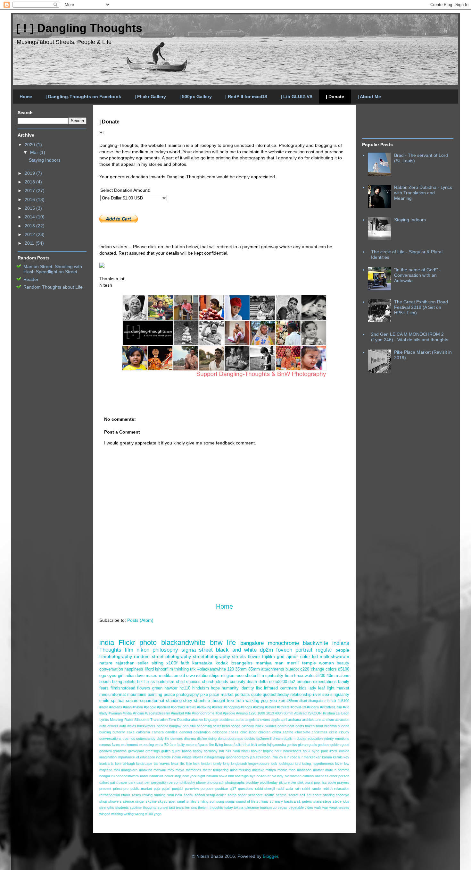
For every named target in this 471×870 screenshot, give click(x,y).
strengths (106, 807)
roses (136, 795)
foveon (284, 650)
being (117, 682)
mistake (258, 770)
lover (339, 763)
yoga (157, 814)
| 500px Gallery (195, 96)
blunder (270, 726)
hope (215, 688)
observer (264, 776)
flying (219, 745)
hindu (245, 751)
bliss (150, 682)
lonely (217, 763)
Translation (159, 720)
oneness (321, 776)
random (142, 656)
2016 (30, 199)
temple (309, 662)
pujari (166, 788)
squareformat (152, 700)
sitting (157, 662)
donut (222, 738)
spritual (117, 700)
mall (117, 770)
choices (193, 682)
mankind (145, 770)
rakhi (306, 788)
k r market (306, 757)
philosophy (165, 650)
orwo (190, 675)
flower (254, 656)
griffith (165, 751)
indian (130, 675)
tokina (238, 807)
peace (169, 694)
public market (141, 788)
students (122, 807)
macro (151, 675)
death (252, 682)
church (208, 682)
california (143, 732)
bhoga (235, 726)
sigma (188, 650)
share (317, 795)
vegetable (296, 807)
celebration (202, 732)
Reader (30, 279)
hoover (256, 751)
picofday (252, 782)
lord (298, 763)
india (106, 642)
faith (185, 662)
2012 (30, 234)
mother (318, 770)
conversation (111, 669)
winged (104, 814)
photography (187, 694)
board (281, 726)
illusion (344, 751)
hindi (236, 751)
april (284, 720)
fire (211, 745)
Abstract (300, 713)
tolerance (251, 807)
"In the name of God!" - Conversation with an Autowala (417, 275)
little (189, 763)
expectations (325, 682)
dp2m (266, 650)
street (206, 650)
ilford (149, 669)
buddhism (165, 682)
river (317, 694)
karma (327, 757)
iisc (259, 688)
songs (230, 801)
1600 (261, 713)
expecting (146, 745)
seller (142, 662)
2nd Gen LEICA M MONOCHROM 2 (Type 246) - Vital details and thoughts (409, 337)
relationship (300, 694)
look (274, 763)
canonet (185, 732)
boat (290, 726)
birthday (248, 726)
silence (128, 801)
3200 (320, 675)
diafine (202, 738)
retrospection (109, 795)
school (199, 795)
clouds (222, 682)
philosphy (187, 782)
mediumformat (112, 694)
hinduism (200, 688)
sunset (163, 807)
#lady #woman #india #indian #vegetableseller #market (141, 713)
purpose (207, 788)
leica (174, 763)
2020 (30, 144)
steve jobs (341, 801)
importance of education (136, 757)
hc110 (184, 688)
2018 (30, 181)
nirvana (212, 776)
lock (196, 763)
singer (140, 801)
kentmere (288, 688)
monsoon (304, 770)
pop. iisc (320, 782)
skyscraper (167, 801)
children (264, 732)
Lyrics (104, 720)
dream (278, 738)
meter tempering (216, 770)
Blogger (270, 856)
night (201, 776)
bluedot (292, 669)
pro (125, 788)
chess (233, 732)
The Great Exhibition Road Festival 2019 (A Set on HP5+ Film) (421, 307)
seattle (269, 795)
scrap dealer (216, 795)
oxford (104, 782)
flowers (143, 688)
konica (104, 763)
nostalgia (242, 776)
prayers (343, 782)
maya (180, 770)
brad (319, 726)
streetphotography (211, 656)
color (305, 656)
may (171, 770)
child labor (248, 732)
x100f (172, 662)
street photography (171, 656)
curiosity (237, 682)
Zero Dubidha (179, 720)
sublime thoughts (143, 807)
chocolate (302, 732)
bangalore (252, 643)
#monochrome (203, 713)
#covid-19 (298, 707)
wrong (139, 814)
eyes (111, 675)
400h (279, 713)
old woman (293, 776)
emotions (342, 738)
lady (312, 688)
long (226, 763)
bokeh (310, 726)
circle (333, 732)
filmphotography (115, 656)
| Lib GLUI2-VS (296, 96)
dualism (289, 738)
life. (182, 763)
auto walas (127, 726)
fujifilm (268, 656)
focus (228, 745)
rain (298, 788)
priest (117, 788)
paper (123, 782)
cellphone (219, 732)
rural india (174, 795)
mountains (136, 694)
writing (129, 814)
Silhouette (141, 720)
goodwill (105, 751)
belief (217, 726)
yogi (265, 700)
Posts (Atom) (140, 620)
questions (245, 788)
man (279, 662)
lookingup (286, 763)
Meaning (116, 720)
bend (226, 726)
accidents (227, 720)
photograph (215, 782)
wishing (117, 814)
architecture (311, 720)
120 (230, 669)
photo (148, 642)
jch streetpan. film (264, 757)
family (343, 682)
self (302, 795)
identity (247, 688)
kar (318, 757)
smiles (191, 801)
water (310, 675)
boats (299, 726)
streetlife (202, 700)
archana (294, 720)
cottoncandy (145, 738)
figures (203, 745)
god (281, 656)
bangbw (175, 726)
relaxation (341, 788)
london (206, 763)
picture (284, 782)
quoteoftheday (276, 694)
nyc (253, 776)
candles (171, 732)
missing (245, 770)
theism (203, 807)
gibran (303, 745)
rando (316, 788)
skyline (151, 801)
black (259, 726)
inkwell (198, 757)
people (342, 650)
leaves (165, 763)
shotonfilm (254, 675)
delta (263, 682)
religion (227, 675)
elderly (329, 738)
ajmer (292, 656)
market (342, 688)
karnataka (202, 662)
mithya (271, 770)
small (181, 801)
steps (327, 801)
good (345, 745)
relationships (207, 675)
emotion (304, 682)
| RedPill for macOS (246, 96)
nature (105, 662)
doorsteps (235, 738)
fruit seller (258, 745)
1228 (252, 713)
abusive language (204, 720)
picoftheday (269, 782)
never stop (172, 776)
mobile (282, 770)
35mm (241, 669)
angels (250, 720)
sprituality (274, 675)
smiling (203, 801)
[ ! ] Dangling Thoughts (79, 28)
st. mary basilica (283, 801)
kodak (222, 662)
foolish (239, 745)
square (132, 700)
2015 (30, 208)
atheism (328, 720)
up (275, 807)
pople (332, 782)
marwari (159, 770)
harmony (211, 751)
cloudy (344, 732)
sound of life (245, 801)
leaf (321, 688)
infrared (271, 688)
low (346, 763)
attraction (342, 720)
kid (315, 656)
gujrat (176, 751)
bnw (216, 642)
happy (197, 751)
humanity (230, 688)
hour (278, 751)
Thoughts (110, 650)
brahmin (330, 726)
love (141, 675)
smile (104, 700)
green (157, 688)
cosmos (129, 738)
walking (252, 700)
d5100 (343, 669)
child (180, 682)
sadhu (188, 795)
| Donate (335, 96)
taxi (172, 807)
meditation (168, 675)
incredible (163, 757)
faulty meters (187, 745)
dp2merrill (263, 738)
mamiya (264, 662)
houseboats (292, 751)
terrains (191, 807)
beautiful (189, 726)
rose (240, 675)
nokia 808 (226, 776)
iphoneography (237, 757)
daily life (163, 738)
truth (240, 700)
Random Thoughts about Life (53, 287)
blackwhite (315, 643)
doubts (249, 738)
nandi (144, 776)
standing (174, 700)
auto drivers (108, 726)
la (112, 763)
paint (114, 782)
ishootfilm (164, 669)
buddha (343, 726)
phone (201, 782)
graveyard (136, 751)
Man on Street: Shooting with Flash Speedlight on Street (52, 269)
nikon (142, 650)
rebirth (328, 788)
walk (317, 807)
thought (218, 700)
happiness (133, 669)
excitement (129, 745)
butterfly (118, 732)
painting (155, 694)
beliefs (129, 682)
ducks (301, 738)
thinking (181, 669)
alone (344, 675)
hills (228, 751)
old (182, 675)
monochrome (283, 643)
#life (188, 713)
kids (303, 688)
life (231, 642)
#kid (346, 707)
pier (293, 782)
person (174, 782)
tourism (266, 807)
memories (193, 770)
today (228, 807)
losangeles (241, 662)
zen (281, 700)
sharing (329, 795)
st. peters (304, 801)
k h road (290, 757)
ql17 (233, 788)
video (309, 807)
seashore (255, 795)
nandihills (156, 776)
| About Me (369, 96)
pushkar (221, 788)
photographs (235, 782)
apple (275, 720)
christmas (319, 732)
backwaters (146, 726)
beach (105, 682)
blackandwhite (183, 642)
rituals (125, 795)
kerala (338, 757)
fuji (269, 745)
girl (120, 675)
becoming (204, 726)
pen (147, 782)
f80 (166, 745)
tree (230, 700)
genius (292, 745)
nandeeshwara (127, 776)
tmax (298, 675)
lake (118, 763)
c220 (304, 669)
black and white (236, 650)
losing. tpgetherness (318, 763)
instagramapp (214, 757)
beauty (343, 663)
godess (323, 745)
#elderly (313, 707)
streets (239, 656)
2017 (30, 190)
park (132, 782)
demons (176, 738)
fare (172, 745)
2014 (30, 216)
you (273, 700)
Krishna (329, 713)
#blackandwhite (211, 669)
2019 (30, 173)
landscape (144, 763)
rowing (147, 795)
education (315, 738)
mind (233, 770)
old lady (278, 776)
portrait (303, 650)
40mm (332, 675)
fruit (247, 745)
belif (141, 682)
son (212, 801)
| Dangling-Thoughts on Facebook (83, 96)
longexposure (258, 763)
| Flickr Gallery (150, 96)
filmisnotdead (123, 688)
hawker (171, 688)
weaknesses (339, 807)
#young (242, 713)
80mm (288, 713)
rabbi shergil (265, 788)
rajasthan (125, 662)
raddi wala (285, 788)
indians (340, 643)
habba (187, 751)
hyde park (320, 751)
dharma (190, 738)
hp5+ (306, 751)
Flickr (127, 642)
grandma (120, 751)
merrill (293, 662)
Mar (34, 152)
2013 (270, 713)
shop (103, 801)
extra (159, 745)
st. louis (263, 801)
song (220, 801)
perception (159, 782)
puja (157, 788)
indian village (182, 757)
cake (131, 732)
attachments (272, 669)
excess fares (109, 745)
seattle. (281, 795)
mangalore (129, 770)
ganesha (279, 745)
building (105, 732)
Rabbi (128, 720)
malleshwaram (334, 656)
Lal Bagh (342, 713)
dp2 (291, 682)
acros (240, 720)
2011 (30, 243)
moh (292, 770)
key (346, 757)
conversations (110, 738)
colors (331, 669)
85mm (254, 669)
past (139, 782)
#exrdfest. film (331, 707)
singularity (339, 694)
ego (102, 675)
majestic (105, 770)
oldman (308, 776)
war (325, 807)
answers (263, 720)
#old (219, 713)
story (187, 700)
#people (229, 713)
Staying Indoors (45, 160)
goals (313, 745)
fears (104, 688)
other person (339, 776)
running (159, 795)
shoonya (342, 795)
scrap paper (237, 795)
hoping (268, 751)
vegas (282, 807)
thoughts (216, 807)
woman (326, 662)
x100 (149, 814)
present (105, 788)
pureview (192, 788)
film (129, 650)
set (309, 795)
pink (300, 782)
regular (324, 650)
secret (293, 795)
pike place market (216, 694)
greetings (152, 751)
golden (335, 745)
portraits (242, 694)
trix (193, 669)
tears (180, 807)
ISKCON (315, 713)
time (289, 675)
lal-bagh (129, 763)
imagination (108, 757)
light (331, 688)
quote (256, 694)
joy (281, 757)
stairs (317, 801)
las (156, 763)
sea (325, 694)
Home (26, 96)
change (317, 669)
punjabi (177, 788)
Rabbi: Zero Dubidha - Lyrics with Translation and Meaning (423, 193)
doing (212, 738)
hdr (221, 751)
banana (162, 726)
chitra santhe (282, 732)
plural (309, 782)
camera (158, 732)
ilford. (333, 751)
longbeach (239, 763)
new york (189, 776)
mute (329, 770)
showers (115, 801)
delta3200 (278, 682)
